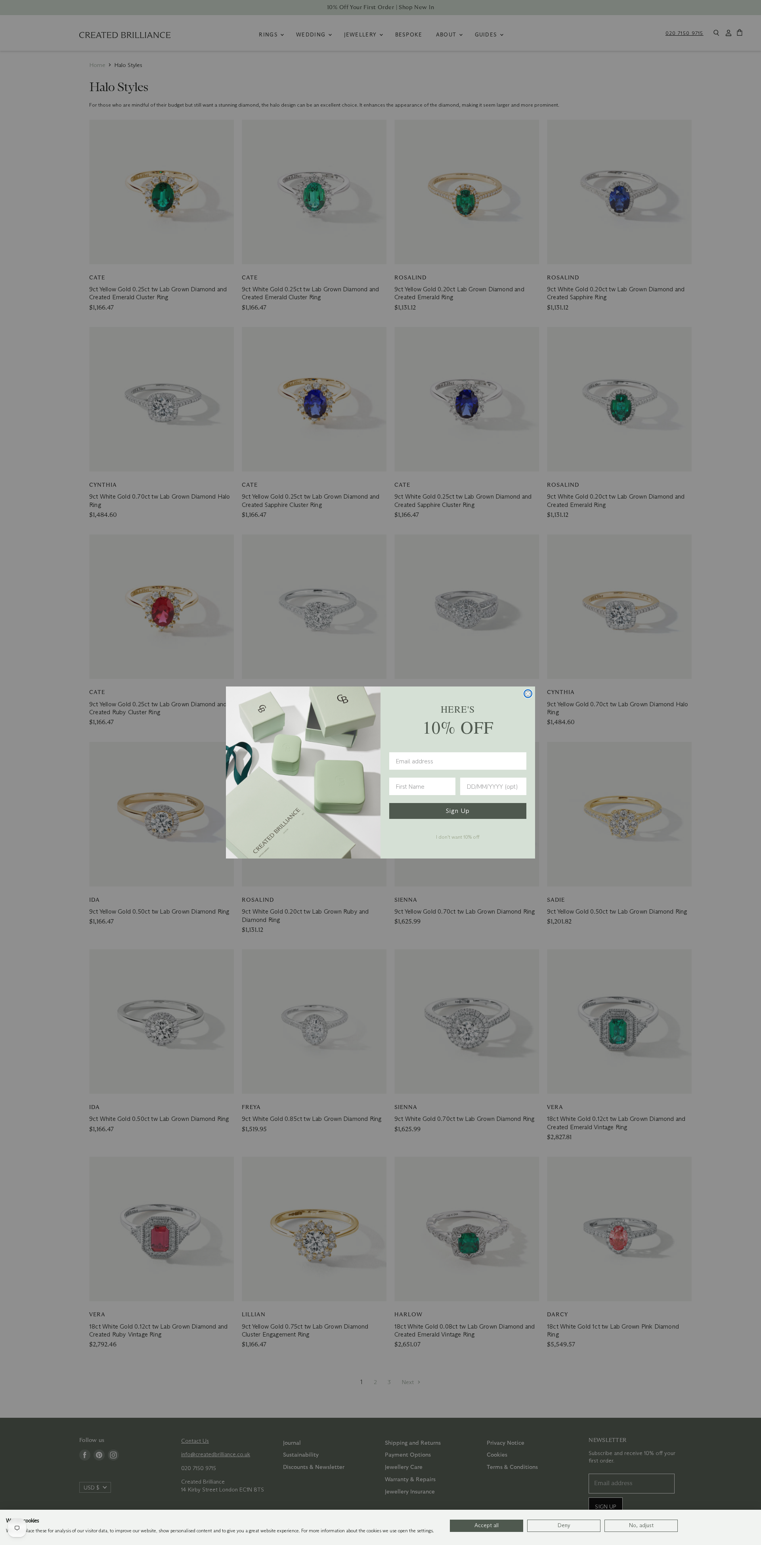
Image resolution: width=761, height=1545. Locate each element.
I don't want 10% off (458, 837)
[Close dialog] (528, 694)
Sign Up (458, 811)
